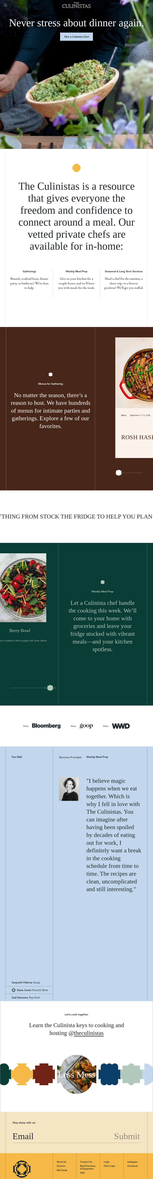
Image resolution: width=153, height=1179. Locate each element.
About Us (61, 1119)
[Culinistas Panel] (148, 5)
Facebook (132, 1123)
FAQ (82, 1130)
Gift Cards (62, 1127)
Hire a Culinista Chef (76, 36)
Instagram (132, 1119)
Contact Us (86, 1119)
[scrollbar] (118, 461)
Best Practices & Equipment (87, 1124)
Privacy (16, 1170)
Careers (61, 1123)
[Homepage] (76, 5)
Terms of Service (30, 1170)
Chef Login (109, 1123)
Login (107, 1119)
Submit (128, 1093)
